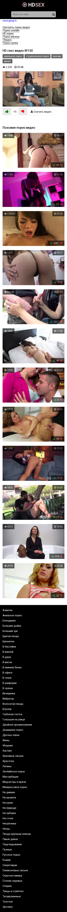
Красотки (8, 761)
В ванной (8, 651)
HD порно (8, 33)
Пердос (7, 39)
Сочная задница (12, 880)
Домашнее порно (13, 729)
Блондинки (9, 620)
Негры (6, 828)
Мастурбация (10, 776)
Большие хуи (10, 631)
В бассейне (9, 646)
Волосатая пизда (13, 703)
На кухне (8, 802)
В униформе (10, 683)
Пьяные (7, 849)
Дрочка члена (11, 735)
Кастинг (7, 750)
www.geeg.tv (10, 20)
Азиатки (7, 610)
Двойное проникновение (17, 724)
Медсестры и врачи (14, 781)
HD (35, 5)
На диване (9, 792)
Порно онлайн (11, 30)
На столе (8, 818)
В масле (7, 662)
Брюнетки (8, 641)
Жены (6, 740)
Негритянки (9, 823)
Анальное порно (12, 615)
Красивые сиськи (13, 755)
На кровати (9, 797)
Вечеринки (9, 693)
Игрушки (8, 745)
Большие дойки (12, 625)
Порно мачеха (11, 36)
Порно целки (10, 42)
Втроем (7, 709)
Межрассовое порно (15, 787)
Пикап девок (10, 839)
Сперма (7, 886)
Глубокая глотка (12, 714)
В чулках (8, 688)
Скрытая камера (12, 875)
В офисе (7, 672)
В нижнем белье (12, 667)
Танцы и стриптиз (13, 891)
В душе (7, 657)
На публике (9, 813)
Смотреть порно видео (16, 27)
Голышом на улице (14, 719)
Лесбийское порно (14, 771)
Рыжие (7, 860)
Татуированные (12, 896)
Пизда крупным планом (17, 834)
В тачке (7, 677)
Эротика (8, 906)
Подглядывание (12, 844)
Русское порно (11, 854)
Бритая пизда (11, 636)
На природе (9, 807)
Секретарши (10, 865)
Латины (7, 766)
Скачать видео (42, 111)
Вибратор (8, 698)
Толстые (8, 901)
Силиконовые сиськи (15, 870)
